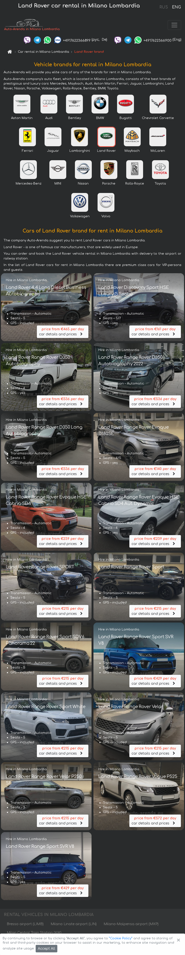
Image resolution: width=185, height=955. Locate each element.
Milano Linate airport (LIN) (74, 924)
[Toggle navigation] (174, 25)
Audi (49, 118)
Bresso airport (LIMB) (25, 924)
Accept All (46, 948)
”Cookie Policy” (120, 938)
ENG (176, 7)
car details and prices (61, 331)
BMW (100, 118)
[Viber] (27, 39)
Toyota (160, 183)
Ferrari (27, 151)
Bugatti (125, 118)
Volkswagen (80, 216)
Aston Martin (22, 118)
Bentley (74, 118)
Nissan (83, 183)
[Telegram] (37, 39)
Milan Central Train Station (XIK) (34, 933)
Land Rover (106, 151)
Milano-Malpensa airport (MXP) (131, 924)
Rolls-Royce (134, 183)
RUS (163, 7)
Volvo (105, 216)
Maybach (132, 151)
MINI (57, 183)
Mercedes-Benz (28, 183)
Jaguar (53, 151)
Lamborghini (79, 151)
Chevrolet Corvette (158, 118)
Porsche (108, 183)
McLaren (158, 151)
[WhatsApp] (47, 39)
